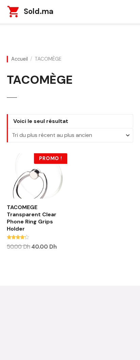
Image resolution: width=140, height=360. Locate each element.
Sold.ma (38, 11)
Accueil (19, 59)
